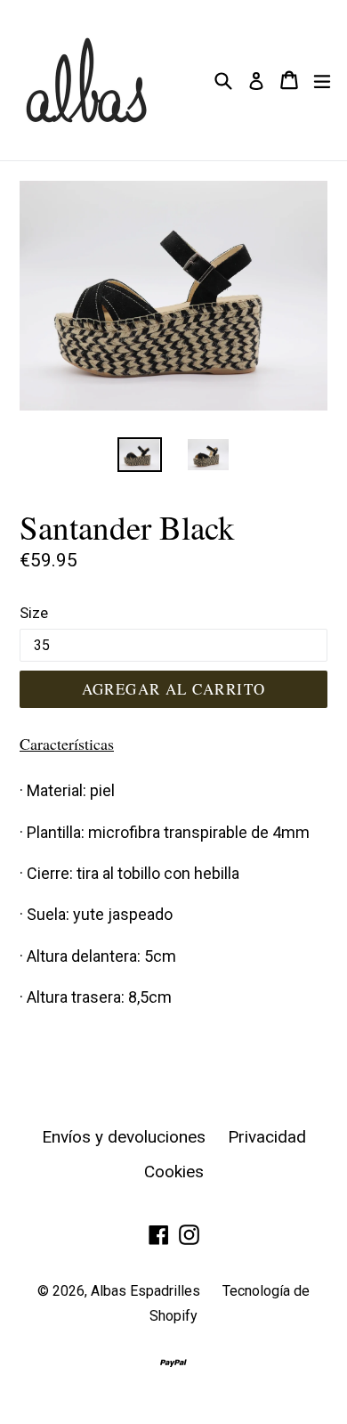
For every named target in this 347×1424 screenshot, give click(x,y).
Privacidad (267, 1137)
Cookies (174, 1171)
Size (34, 613)
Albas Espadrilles (145, 1290)
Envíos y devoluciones (124, 1137)
